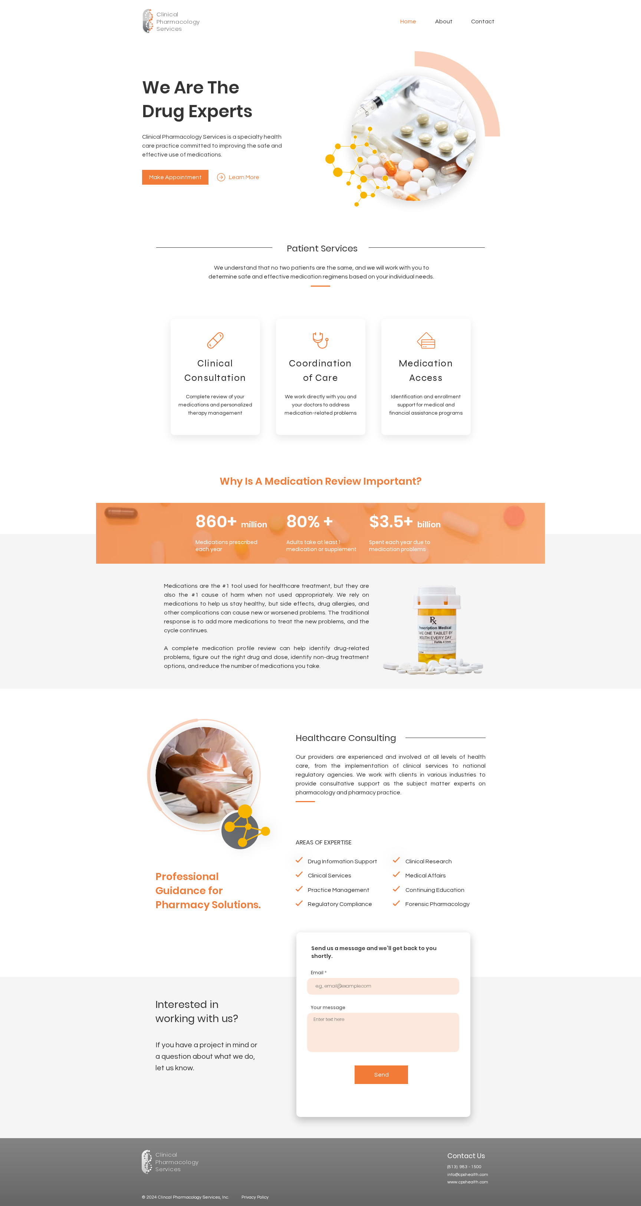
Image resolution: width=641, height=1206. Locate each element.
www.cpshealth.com (467, 1182)
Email (317, 973)
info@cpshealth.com (467, 1174)
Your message (328, 1007)
